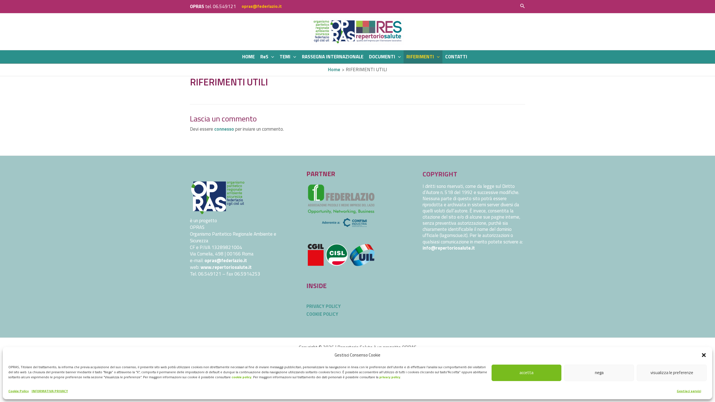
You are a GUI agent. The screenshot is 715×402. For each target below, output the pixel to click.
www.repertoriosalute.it (226, 267)
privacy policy (389, 377)
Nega (599, 372)
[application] (271, 56)
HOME (248, 56)
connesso (224, 129)
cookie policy (241, 377)
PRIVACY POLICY (323, 306)
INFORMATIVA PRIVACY (50, 391)
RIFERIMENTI (420, 56)
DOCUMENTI (382, 56)
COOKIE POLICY (322, 314)
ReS (264, 56)
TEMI (285, 56)
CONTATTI (456, 56)
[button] (704, 355)
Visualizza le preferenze (671, 372)
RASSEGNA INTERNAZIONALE (332, 56)
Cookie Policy (18, 391)
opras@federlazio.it (262, 6)
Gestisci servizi (689, 391)
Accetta (526, 372)
